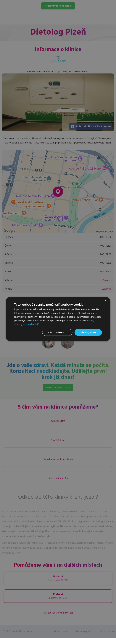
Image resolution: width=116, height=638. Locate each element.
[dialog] (58, 319)
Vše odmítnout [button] (57, 332)
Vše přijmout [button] (88, 332)
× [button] (105, 300)
